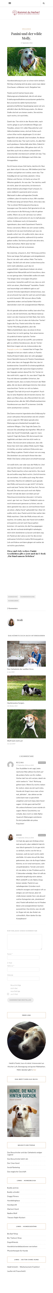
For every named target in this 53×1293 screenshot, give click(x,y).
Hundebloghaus (13, 1200)
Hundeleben (13, 600)
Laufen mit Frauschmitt (16, 1271)
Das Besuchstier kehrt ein (17, 1159)
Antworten (42, 762)
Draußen (26, 28)
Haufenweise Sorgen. (15, 703)
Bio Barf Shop (12, 1234)
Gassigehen (12, 596)
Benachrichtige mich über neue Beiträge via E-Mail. (16, 989)
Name (9, 954)
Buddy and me (13, 1188)
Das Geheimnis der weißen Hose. (20, 669)
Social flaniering (13, 1167)
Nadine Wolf (12, 1213)
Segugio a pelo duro (15, 349)
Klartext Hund (13, 1209)
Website (10, 975)
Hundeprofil (12, 1205)
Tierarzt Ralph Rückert (16, 1217)
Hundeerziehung (27, 596)
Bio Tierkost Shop (14, 1238)
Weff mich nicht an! (15, 741)
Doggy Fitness (13, 1196)
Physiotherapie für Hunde (17, 1251)
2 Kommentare (12, 608)
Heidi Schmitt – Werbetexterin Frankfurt (23, 1267)
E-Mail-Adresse (10, 964)
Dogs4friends (12, 1242)
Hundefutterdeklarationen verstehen (22, 1246)
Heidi (20, 620)
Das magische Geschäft (16, 1171)
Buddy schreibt (13, 1192)
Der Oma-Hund (13, 1163)
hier (34, 1070)
